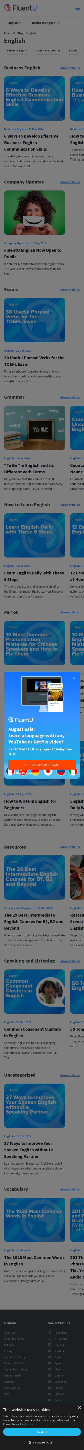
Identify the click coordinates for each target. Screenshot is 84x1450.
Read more (26, 1424)
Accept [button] (42, 1431)
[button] (42, 1442)
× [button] (79, 1407)
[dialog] (42, 1426)
